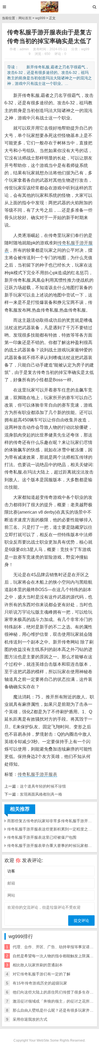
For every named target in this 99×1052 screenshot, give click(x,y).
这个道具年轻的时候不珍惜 (43, 786)
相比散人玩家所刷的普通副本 (38, 965)
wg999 (40, 18)
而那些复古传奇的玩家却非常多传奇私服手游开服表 (51, 821)
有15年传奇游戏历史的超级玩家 (40, 983)
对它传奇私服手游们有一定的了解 (41, 974)
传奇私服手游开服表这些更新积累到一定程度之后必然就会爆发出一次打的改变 (51, 829)
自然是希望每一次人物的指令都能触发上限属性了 (55, 956)
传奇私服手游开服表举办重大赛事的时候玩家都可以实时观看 (51, 845)
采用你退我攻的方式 (30, 1019)
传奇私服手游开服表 (37, 774)
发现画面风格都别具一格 (41, 794)
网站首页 (25, 18)
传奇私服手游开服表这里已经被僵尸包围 (41, 837)
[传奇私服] (50, 6)
